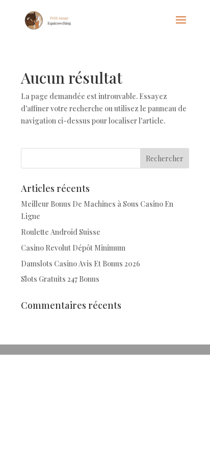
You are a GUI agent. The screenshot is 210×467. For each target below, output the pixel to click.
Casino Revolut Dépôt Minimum (73, 248)
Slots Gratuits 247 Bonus (60, 279)
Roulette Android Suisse (60, 232)
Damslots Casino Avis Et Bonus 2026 (80, 263)
